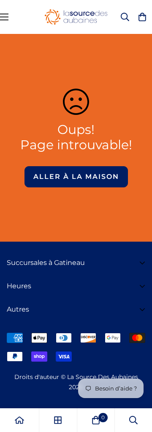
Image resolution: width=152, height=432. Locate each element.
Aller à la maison (76, 177)
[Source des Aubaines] (76, 17)
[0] (96, 420)
